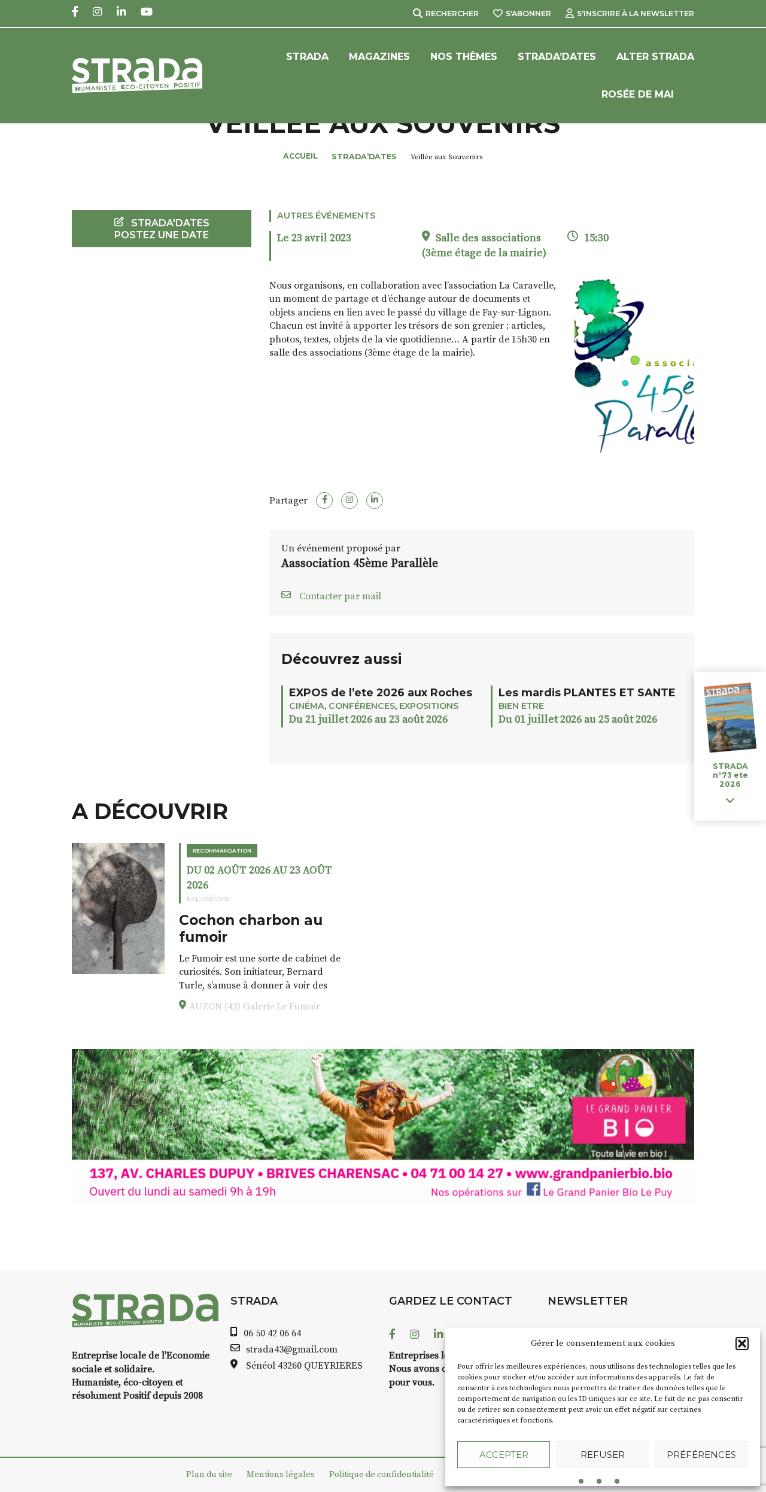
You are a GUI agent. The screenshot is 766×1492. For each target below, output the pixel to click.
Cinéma (306, 705)
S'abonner (528, 13)
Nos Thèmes (463, 56)
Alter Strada (655, 56)
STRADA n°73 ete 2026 (730, 775)
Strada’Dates (557, 56)
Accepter (503, 1454)
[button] (742, 1344)
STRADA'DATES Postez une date (161, 228)
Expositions (428, 705)
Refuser (602, 1454)
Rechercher (452, 13)
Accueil (300, 155)
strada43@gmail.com (292, 1349)
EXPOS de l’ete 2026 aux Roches (380, 692)
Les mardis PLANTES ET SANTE (587, 692)
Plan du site (209, 1474)
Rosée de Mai (637, 94)
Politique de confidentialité (381, 1474)
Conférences (362, 705)
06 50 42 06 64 (272, 1333)
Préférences (701, 1454)
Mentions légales (281, 1474)
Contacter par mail (339, 596)
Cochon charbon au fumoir (251, 928)
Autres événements (326, 215)
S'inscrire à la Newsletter (635, 13)
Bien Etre (521, 705)
